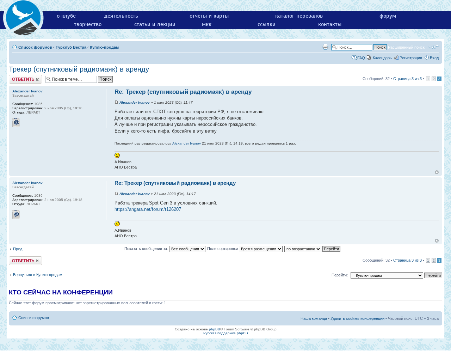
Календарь (382, 58)
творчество (87, 24)
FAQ (361, 58)
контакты (329, 24)
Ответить (17, 77)
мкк (206, 24)
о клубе (66, 15)
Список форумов (35, 47)
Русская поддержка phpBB (225, 333)
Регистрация (411, 58)
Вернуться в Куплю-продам (37, 275)
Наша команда (314, 318)
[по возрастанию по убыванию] (312, 248)
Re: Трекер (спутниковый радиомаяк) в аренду (183, 91)
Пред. (18, 249)
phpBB (214, 329)
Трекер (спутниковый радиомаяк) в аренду (79, 69)
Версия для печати (325, 47)
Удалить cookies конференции (357, 318)
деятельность (121, 15)
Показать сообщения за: (146, 248)
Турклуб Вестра (71, 47)
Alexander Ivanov (134, 102)
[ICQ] (16, 122)
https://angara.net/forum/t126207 (148, 209)
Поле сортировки (223, 248)
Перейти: (340, 275)
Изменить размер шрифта (433, 47)
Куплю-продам (104, 47)
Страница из (407, 79)
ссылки (267, 24)
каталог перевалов (299, 15)
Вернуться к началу (437, 172)
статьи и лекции (154, 24)
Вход (434, 58)
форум (387, 15)
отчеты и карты (209, 15)
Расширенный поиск (406, 47)
